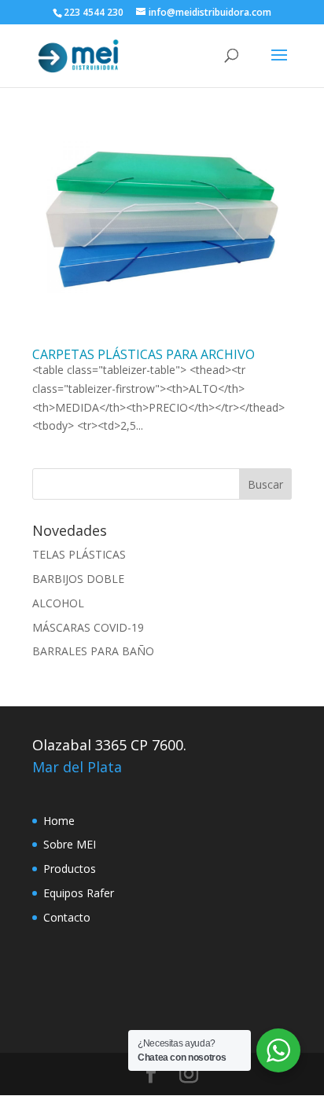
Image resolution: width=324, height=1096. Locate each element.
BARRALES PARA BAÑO (93, 650)
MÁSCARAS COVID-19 (88, 627)
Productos (69, 868)
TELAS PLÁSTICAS (79, 554)
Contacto (66, 917)
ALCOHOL (58, 603)
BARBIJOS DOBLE (78, 578)
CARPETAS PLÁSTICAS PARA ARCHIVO (143, 354)
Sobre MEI (69, 844)
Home (59, 820)
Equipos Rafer (78, 892)
